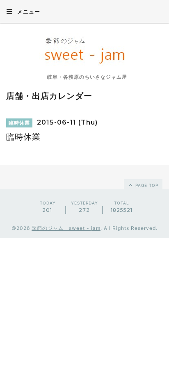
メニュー (28, 11)
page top (146, 185)
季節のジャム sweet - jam (66, 228)
